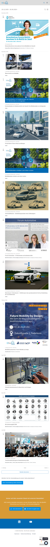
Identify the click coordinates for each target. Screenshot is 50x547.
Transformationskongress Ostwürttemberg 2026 (17, 460)
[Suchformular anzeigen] (44, 3)
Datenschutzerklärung (26, 533)
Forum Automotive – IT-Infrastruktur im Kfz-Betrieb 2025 (18, 255)
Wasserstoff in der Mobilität (11, 73)
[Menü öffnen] (47, 2)
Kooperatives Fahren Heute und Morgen (15, 143)
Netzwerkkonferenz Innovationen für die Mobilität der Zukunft (20, 46)
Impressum (16, 533)
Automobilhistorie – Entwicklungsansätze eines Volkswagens (20, 213)
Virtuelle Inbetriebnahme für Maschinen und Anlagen (18, 387)
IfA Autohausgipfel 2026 (11, 424)
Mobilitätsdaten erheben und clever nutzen (15, 176)
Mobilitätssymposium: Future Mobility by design (17, 349)
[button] (46, 543)
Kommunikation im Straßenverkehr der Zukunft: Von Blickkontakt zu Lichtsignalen (25, 106)
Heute (25, 467)
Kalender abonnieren (24, 472)
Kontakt (34, 533)
